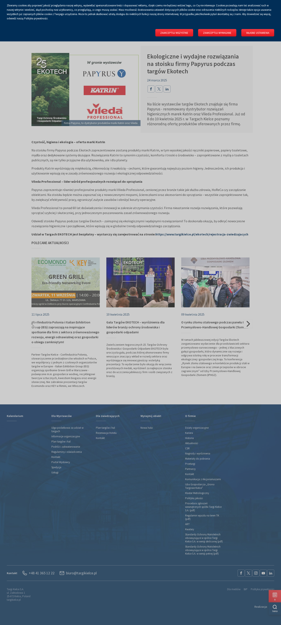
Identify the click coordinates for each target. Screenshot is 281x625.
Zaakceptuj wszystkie (174, 33)
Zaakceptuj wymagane (217, 33)
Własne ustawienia (257, 33)
